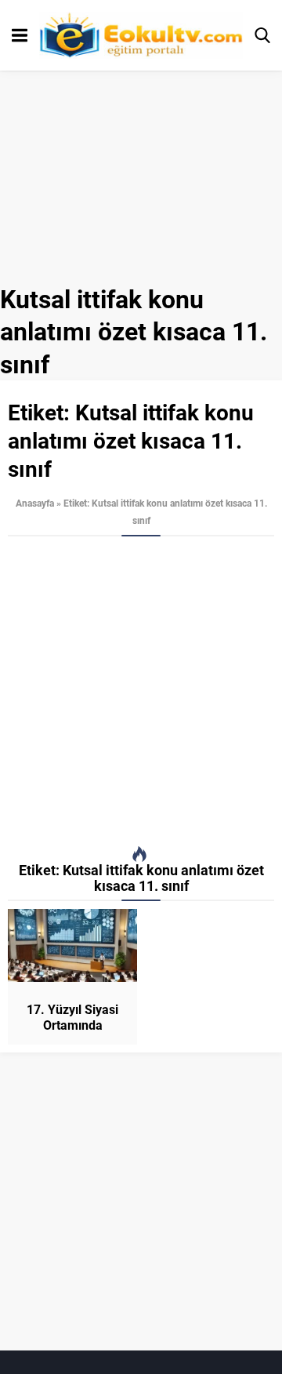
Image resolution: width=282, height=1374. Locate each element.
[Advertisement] (141, 691)
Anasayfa (35, 502)
